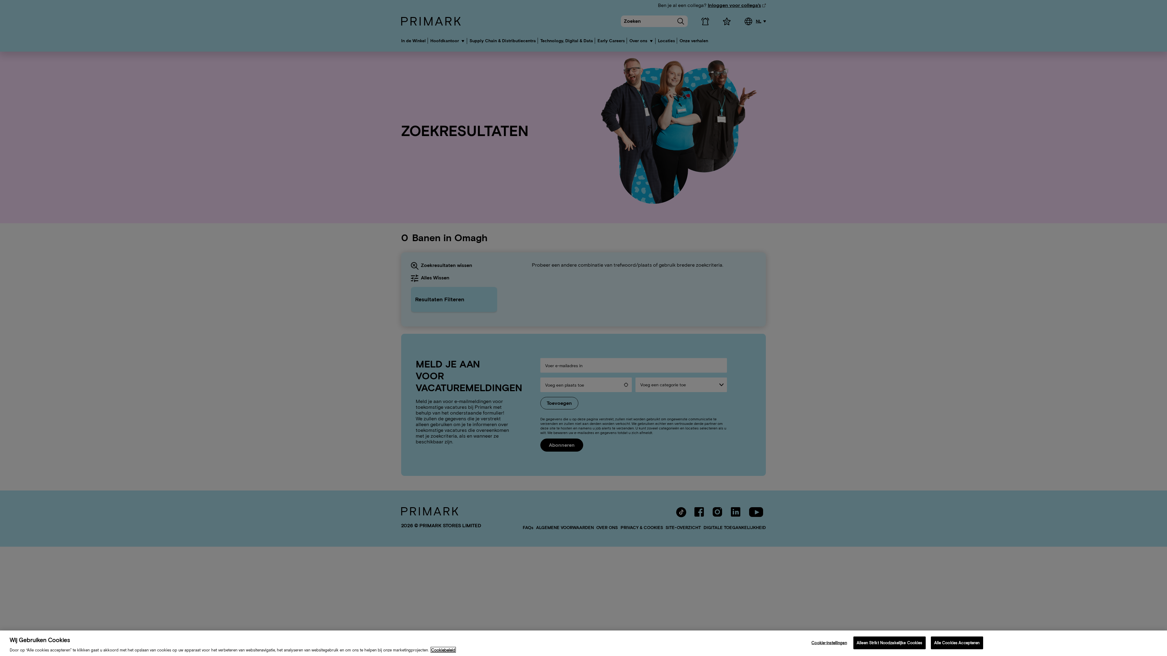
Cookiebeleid (443, 649)
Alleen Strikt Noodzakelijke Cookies (889, 642)
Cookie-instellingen (829, 642)
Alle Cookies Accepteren (957, 642)
